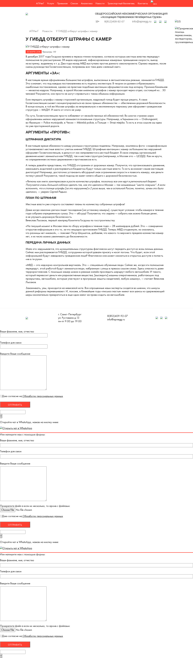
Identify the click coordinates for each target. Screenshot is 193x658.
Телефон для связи (10, 342)
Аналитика (86, 3)
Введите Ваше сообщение (15, 354)
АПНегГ (40, 3)
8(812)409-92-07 (114, 21)
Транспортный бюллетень (121, 3)
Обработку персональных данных (42, 396)
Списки (74, 3)
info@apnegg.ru (141, 21)
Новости (99, 3)
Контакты (143, 3)
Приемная (62, 3)
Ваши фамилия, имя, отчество (17, 331)
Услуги (50, 3)
